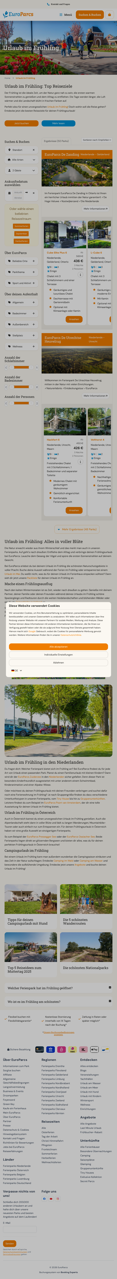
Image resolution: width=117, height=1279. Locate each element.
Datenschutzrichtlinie (71, 635)
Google (31, 631)
